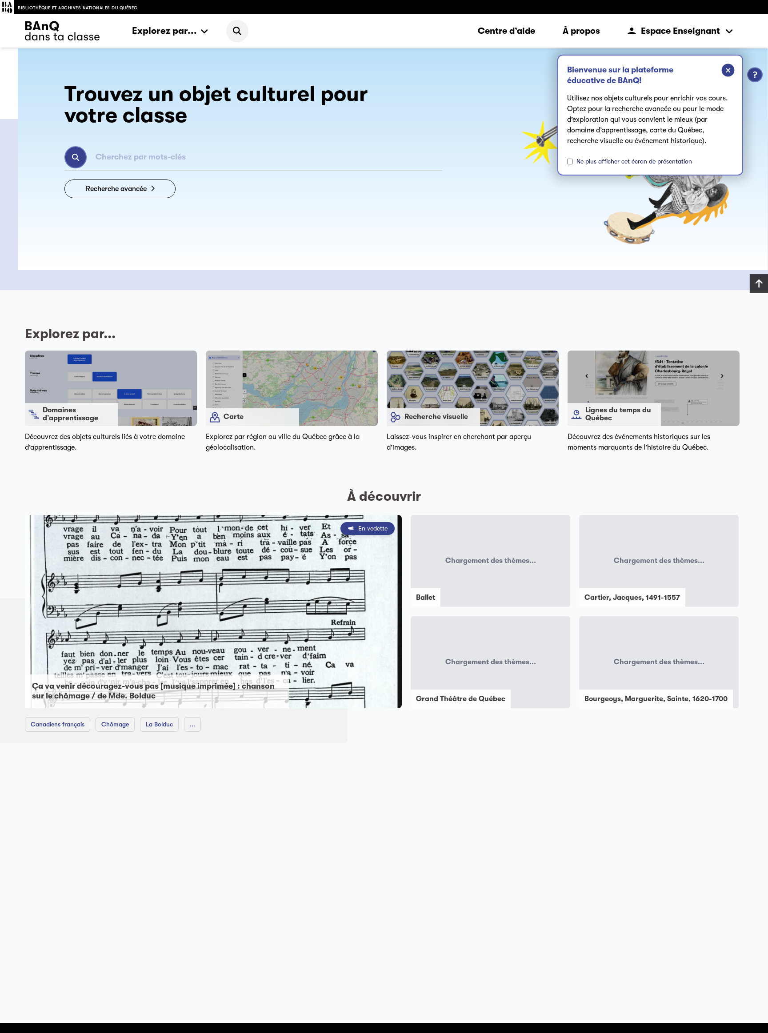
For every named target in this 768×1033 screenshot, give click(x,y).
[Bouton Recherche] (75, 157)
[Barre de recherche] (237, 31)
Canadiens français (57, 724)
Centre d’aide (506, 31)
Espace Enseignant (680, 31)
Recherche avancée (116, 189)
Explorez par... (164, 30)
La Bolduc (159, 724)
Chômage (115, 724)
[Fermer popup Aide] (721, 71)
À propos (581, 31)
